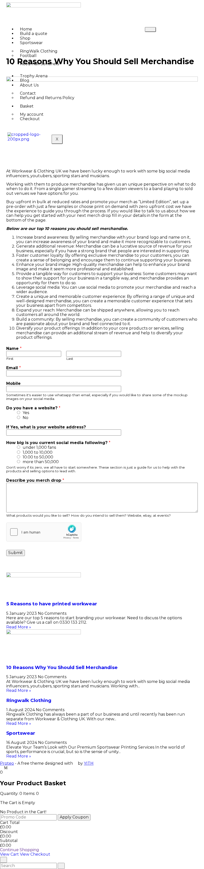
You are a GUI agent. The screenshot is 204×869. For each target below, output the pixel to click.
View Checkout (35, 854)
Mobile (13, 383)
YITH (89, 763)
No (25, 417)
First (9, 359)
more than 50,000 (41, 461)
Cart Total (10, 822)
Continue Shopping (19, 849)
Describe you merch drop (35, 480)
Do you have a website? (33, 408)
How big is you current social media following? (58, 443)
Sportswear (31, 42)
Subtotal (9, 840)
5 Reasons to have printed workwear (51, 604)
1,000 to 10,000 (37, 452)
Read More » (18, 627)
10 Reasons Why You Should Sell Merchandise (62, 667)
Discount (9, 831)
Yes (26, 412)
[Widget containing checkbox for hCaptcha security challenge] (43, 532)
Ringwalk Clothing (28, 700)
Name (14, 348)
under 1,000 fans (39, 447)
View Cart (10, 854)
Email (13, 368)
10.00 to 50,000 (38, 457)
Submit (15, 552)
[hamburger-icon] (150, 29)
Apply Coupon (74, 817)
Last (69, 359)
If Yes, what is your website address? (46, 427)
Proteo (7, 763)
